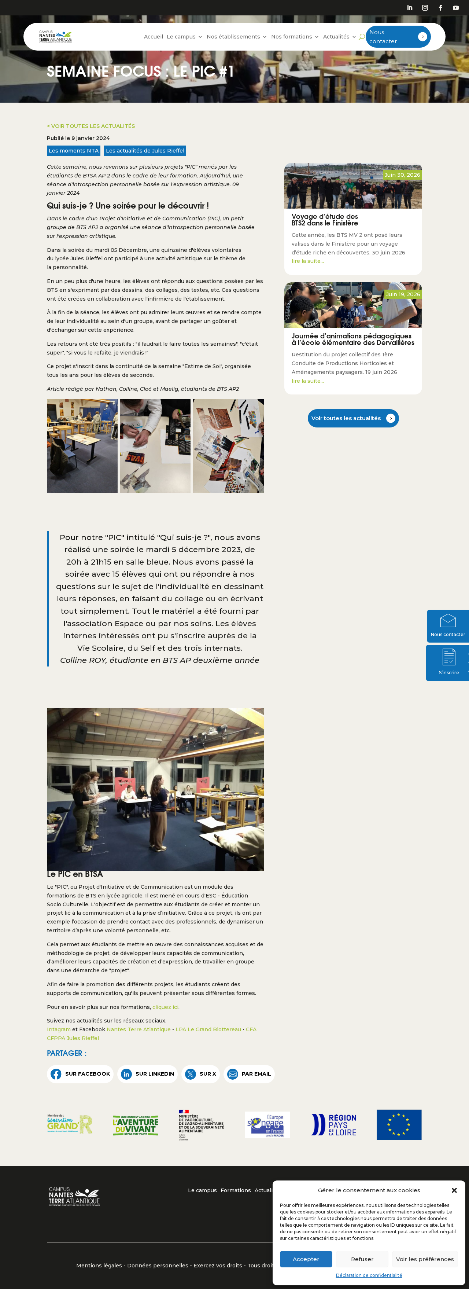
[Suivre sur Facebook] (440, 8)
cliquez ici (165, 1007)
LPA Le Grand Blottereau (208, 1029)
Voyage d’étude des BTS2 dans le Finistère (325, 220)
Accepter (306, 1259)
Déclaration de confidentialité (369, 1275)
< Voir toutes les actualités (91, 126)
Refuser (362, 1259)
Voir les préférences (425, 1259)
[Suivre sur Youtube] (456, 8)
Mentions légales (99, 1265)
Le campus (181, 36)
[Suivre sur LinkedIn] (410, 8)
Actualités (336, 36)
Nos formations (291, 36)
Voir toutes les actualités (346, 418)
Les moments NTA (74, 150)
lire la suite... (308, 261)
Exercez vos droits (217, 1265)
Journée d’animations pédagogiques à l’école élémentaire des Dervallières (353, 340)
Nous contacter (383, 37)
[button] (454, 1190)
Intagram (59, 1029)
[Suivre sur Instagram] (425, 8)
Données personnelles (157, 1265)
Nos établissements (233, 36)
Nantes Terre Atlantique (139, 1029)
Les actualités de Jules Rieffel (145, 150)
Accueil (153, 36)
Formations (236, 1191)
